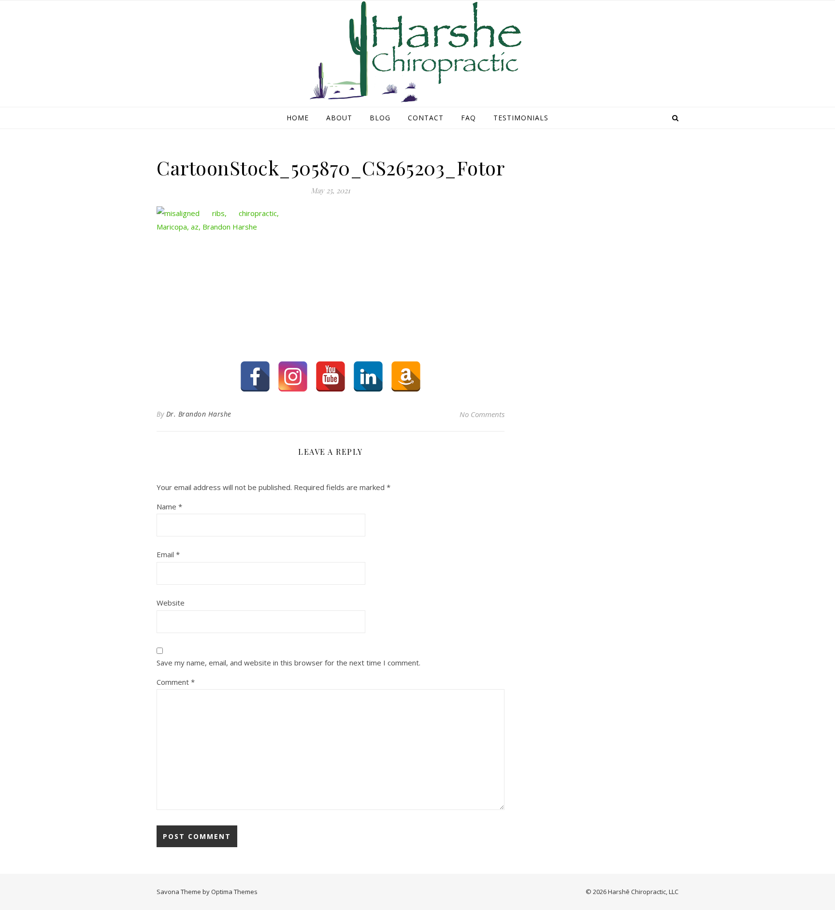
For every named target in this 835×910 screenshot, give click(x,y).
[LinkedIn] (368, 376)
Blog (380, 117)
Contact (426, 117)
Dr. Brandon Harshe (198, 414)
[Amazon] (405, 376)
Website (171, 602)
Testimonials (520, 117)
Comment (176, 682)
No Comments (482, 414)
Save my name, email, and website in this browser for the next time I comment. (288, 662)
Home (298, 117)
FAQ (468, 117)
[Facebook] (255, 376)
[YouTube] (330, 376)
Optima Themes (234, 891)
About (339, 117)
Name (169, 506)
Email (168, 554)
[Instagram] (292, 376)
